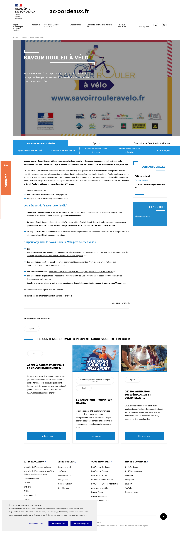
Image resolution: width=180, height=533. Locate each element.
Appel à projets (163, 150)
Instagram (129, 479)
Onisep (27, 499)
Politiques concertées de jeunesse (96, 150)
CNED (26, 491)
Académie (36, 25)
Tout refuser (58, 523)
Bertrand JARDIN (141, 180)
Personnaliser (36, 523)
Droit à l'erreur (63, 488)
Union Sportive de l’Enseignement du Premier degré (79, 262)
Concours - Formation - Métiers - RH (100, 26)
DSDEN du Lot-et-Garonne (102, 479)
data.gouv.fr (63, 479)
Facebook (129, 475)
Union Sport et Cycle (53, 265)
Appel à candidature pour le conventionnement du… (46, 367)
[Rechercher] (155, 27)
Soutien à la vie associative (63, 150)
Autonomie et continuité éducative (129, 150)
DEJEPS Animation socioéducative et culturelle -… (138, 394)
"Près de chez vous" (56, 289)
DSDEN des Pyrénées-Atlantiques (104, 484)
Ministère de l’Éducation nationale (37, 467)
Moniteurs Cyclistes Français (101, 271)
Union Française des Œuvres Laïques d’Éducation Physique (59, 255)
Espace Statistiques (99, 496)
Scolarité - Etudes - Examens (51, 26)
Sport (31, 328)
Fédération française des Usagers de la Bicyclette (68, 271)
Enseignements (76, 25)
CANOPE (27, 487)
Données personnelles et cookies (73, 511)
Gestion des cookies (126, 525)
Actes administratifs (99, 488)
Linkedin (128, 484)
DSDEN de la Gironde (99, 471)
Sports (96, 143)
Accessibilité (164, 25)
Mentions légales (141, 525)
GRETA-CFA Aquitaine (100, 500)
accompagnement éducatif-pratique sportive (95, 380)
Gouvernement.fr (65, 467)
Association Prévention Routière (68, 275)
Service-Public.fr (64, 475)
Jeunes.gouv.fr (30, 495)
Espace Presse (97, 492)
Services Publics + (65, 484)
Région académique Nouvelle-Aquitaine (18, 27)
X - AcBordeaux (131, 467)
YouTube (128, 488)
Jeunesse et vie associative (40, 143)
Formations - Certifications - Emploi (152, 143)
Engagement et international (29, 150)
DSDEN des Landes (99, 475)
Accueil (15, 37)
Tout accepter (81, 523)
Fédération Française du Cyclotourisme (91, 252)
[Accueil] (26, 11)
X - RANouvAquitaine (133, 471)
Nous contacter (131, 492)
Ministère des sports (142, 216)
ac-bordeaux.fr (69, 11)
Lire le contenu (47, 436)
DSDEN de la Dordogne (100, 467)
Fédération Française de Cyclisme (61, 252)
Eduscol (27, 482)
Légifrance (62, 471)
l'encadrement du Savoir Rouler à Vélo (56, 296)
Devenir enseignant (31, 478)
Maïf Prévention (88, 275)
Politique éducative (122, 26)
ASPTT (42, 265)
